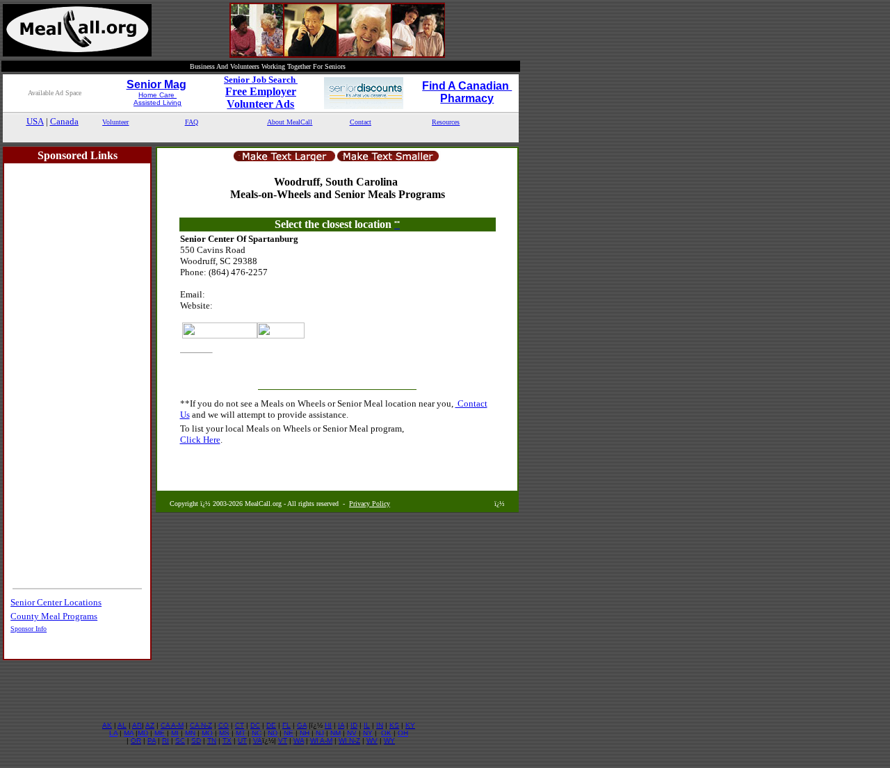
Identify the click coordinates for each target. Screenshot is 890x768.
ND (272, 733)
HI (328, 725)
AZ (149, 725)
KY (410, 725)
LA (113, 733)
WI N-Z (349, 740)
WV (372, 740)
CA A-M (172, 725)
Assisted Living (157, 102)
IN (379, 725)
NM (335, 733)
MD (143, 733)
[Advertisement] (261, 135)
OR (136, 740)
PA (151, 740)
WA (298, 740)
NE (288, 733)
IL (367, 725)
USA (35, 121)
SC (180, 740)
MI (175, 733)
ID (353, 725)
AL (122, 725)
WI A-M (321, 740)
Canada (64, 121)
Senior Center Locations (56, 602)
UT (242, 740)
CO (223, 725)
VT (282, 740)
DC (255, 725)
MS (224, 733)
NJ (320, 733)
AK (107, 725)
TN (211, 740)
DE (271, 725)
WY (389, 740)
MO (207, 733)
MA (129, 733)
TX (227, 740)
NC (256, 733)
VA (257, 740)
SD (196, 740)
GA (302, 725)
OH (403, 733)
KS (394, 725)
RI (165, 740)
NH (304, 733)
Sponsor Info (28, 628)
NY (368, 733)
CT (239, 725)
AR (137, 725)
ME (159, 733)
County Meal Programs (53, 616)
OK (386, 733)
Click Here (200, 439)
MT (240, 733)
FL (286, 725)
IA (341, 725)
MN (190, 733)
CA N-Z (201, 725)
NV (352, 733)
